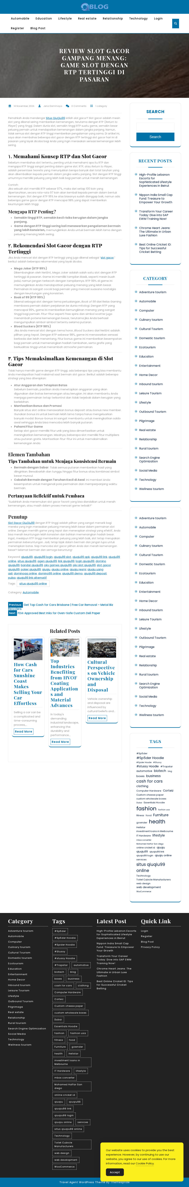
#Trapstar (166, 766)
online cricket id (145, 847)
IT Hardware (143, 835)
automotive (144, 771)
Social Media (148, 470)
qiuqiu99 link (99, 557)
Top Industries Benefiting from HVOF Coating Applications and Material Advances (64, 683)
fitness (140, 815)
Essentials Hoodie (154, 802)
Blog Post (38, 28)
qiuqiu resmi (78, 569)
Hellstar (140, 827)
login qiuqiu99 (85, 561)
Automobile (20, 18)
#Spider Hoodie (144, 762)
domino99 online (49, 573)
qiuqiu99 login (43, 557)
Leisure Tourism (150, 393)
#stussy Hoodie (147, 766)
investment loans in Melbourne (154, 831)
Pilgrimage (146, 421)
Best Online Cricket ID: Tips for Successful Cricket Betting (155, 248)
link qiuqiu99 (66, 561)
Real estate (87, 18)
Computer (146, 310)
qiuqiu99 (27, 557)
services (141, 859)
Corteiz (168, 790)
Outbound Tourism (152, 412)
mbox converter (143, 840)
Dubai (139, 802)
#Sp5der (141, 753)
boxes (140, 776)
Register (17, 28)
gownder (141, 822)
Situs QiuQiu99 (55, 118)
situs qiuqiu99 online (33, 583)
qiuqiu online (59, 569)
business (153, 776)
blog (170, 771)
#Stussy (157, 762)
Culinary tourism (151, 320)
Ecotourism (147, 347)
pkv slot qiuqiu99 (84, 565)
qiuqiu (46, 569)
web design (143, 883)
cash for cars (149, 781)
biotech (160, 771)
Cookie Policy (145, 1163)
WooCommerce (143, 891)
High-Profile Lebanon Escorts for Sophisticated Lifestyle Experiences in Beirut (155, 180)
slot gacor (107, 258)
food (149, 815)
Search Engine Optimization (149, 459)
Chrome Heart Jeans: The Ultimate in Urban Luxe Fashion (155, 231)
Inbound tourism (151, 384)
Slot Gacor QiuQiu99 (21, 523)
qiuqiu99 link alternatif (32, 578)
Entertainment (150, 366)
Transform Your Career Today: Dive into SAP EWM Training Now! (156, 215)
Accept (115, 1172)
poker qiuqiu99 (31, 569)
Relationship (113, 18)
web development (148, 887)
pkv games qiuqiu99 (58, 565)
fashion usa (164, 809)
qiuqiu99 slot (62, 557)
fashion (146, 808)
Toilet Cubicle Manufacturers (153, 879)
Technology (138, 18)
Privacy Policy (150, 947)
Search (155, 112)
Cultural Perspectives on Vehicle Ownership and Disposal (101, 676)
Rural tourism (148, 448)
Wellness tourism (151, 489)
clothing (142, 786)
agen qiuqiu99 (47, 561)
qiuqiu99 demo (72, 573)
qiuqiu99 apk (81, 557)
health (157, 821)
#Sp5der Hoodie (150, 758)
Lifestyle (65, 18)
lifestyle (158, 835)
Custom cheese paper (150, 794)
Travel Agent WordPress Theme (82, 1182)
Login (158, 18)
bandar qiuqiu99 (32, 565)
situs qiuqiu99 (27, 561)
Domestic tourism (152, 338)
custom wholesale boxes (151, 798)
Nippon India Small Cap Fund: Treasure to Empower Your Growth (156, 198)
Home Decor (148, 375)
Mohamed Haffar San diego (150, 844)
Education (44, 18)
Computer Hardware (148, 790)
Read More (23, 731)
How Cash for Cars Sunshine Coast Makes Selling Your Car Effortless (28, 683)
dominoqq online (25, 573)
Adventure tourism (152, 292)
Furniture (161, 815)
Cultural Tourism (151, 329)
